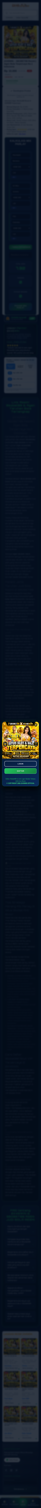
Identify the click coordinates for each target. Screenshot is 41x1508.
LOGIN (20, 764)
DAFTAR (20, 771)
